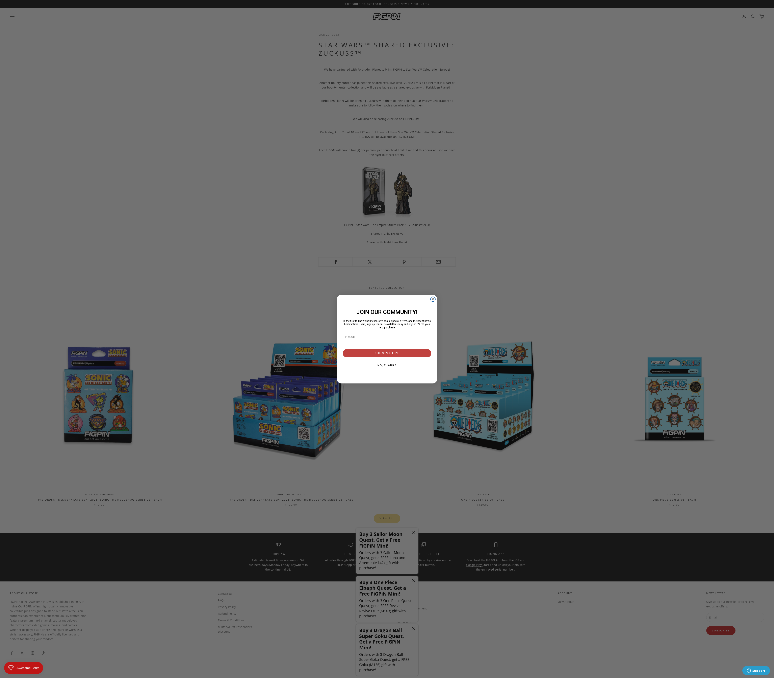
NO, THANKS (387, 365)
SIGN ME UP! (387, 353)
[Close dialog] (433, 299)
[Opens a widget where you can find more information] (756, 671)
